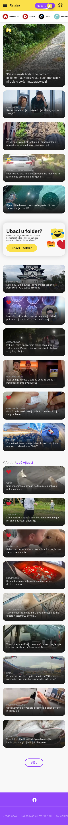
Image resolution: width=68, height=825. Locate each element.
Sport (48, 16)
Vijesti (32, 16)
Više (34, 762)
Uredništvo (10, 815)
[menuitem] (61, 6)
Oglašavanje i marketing (36, 815)
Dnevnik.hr (14, 16)
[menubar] (61, 5)
